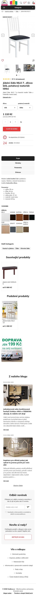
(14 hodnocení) (20, 79)
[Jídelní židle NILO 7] (18, 68)
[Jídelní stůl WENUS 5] (9, 271)
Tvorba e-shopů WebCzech (23, 593)
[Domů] (2, 11)
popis (18, 158)
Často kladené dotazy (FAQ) (19, 577)
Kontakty (19, 573)
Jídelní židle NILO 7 (25, 11)
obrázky (18, 163)
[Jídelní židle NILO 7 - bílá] (6, 68)
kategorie (18, 7)
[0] (24, 3)
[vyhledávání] (20, 3)
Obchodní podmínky (19, 554)
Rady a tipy (19, 569)
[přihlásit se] (28, 3)
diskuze (18, 172)
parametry (18, 167)
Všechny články (18, 485)
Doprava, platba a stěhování (18, 558)
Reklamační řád (19, 562)
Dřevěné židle (25, 248)
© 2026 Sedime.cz (8, 589)
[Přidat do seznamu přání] (2, 60)
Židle (17, 11)
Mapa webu (7, 593)
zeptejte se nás (18, 537)
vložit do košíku (11, 129)
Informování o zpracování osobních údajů (19, 565)
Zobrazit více (7, 97)
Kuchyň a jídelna (9, 11)
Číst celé (6, 429)
